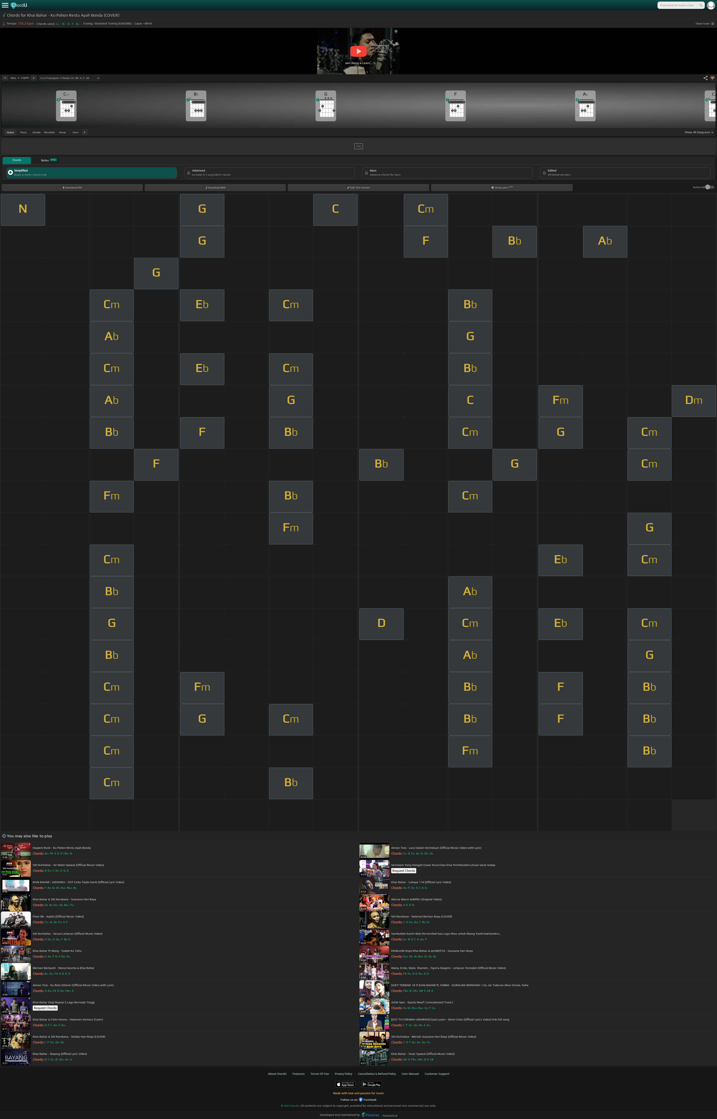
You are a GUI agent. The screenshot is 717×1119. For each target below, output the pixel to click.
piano (23, 132)
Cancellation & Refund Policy (377, 1074)
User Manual (410, 1074)
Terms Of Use (320, 1074)
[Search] (700, 5)
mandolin (49, 132)
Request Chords (403, 871)
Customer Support (437, 1074)
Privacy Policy (343, 1074)
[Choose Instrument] (84, 132)
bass (76, 132)
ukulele (36, 132)
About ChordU (277, 1074)
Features (298, 1074)
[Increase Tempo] (33, 78)
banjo (62, 132)
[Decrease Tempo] (5, 78)
